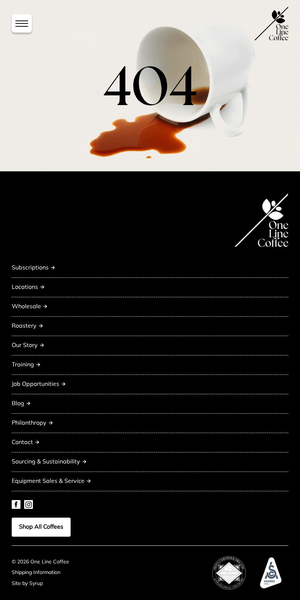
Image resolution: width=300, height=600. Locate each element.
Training (23, 365)
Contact (22, 443)
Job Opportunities (35, 384)
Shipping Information (36, 572)
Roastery (24, 326)
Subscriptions (30, 268)
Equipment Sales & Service (48, 481)
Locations (25, 287)
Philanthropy (29, 423)
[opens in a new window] (229, 573)
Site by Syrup (27, 583)
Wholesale (26, 307)
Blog (18, 404)
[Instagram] (28, 504)
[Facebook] (16, 504)
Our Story (25, 346)
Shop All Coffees (41, 527)
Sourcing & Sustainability (46, 462)
